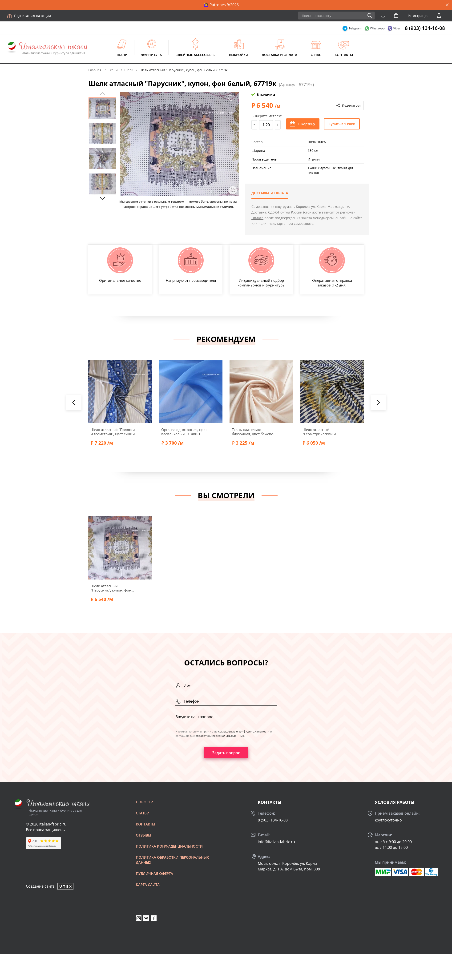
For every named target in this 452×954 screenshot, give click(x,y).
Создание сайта (40, 886)
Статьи (142, 813)
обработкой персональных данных (219, 736)
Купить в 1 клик (342, 124)
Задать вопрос (226, 752)
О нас (316, 54)
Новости (144, 802)
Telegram (355, 28)
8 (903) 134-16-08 (425, 28)
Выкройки (238, 54)
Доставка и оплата (279, 54)
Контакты (344, 54)
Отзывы (143, 835)
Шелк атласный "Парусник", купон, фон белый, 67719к (111, 588)
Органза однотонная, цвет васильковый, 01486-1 (184, 431)
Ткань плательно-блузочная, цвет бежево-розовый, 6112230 (253, 431)
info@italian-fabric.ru (276, 841)
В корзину (306, 124)
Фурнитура (151, 54)
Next (102, 198)
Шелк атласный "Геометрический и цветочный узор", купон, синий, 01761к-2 (324, 431)
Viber (396, 28)
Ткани (122, 54)
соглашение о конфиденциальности (244, 731)
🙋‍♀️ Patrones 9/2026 (221, 4)
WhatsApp (377, 28)
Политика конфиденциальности (169, 846)
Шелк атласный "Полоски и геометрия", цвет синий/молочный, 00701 (113, 431)
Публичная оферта (154, 873)
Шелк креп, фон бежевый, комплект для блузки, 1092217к (395, 431)
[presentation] (73, 402)
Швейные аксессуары (195, 54)
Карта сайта (148, 884)
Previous (102, 93)
